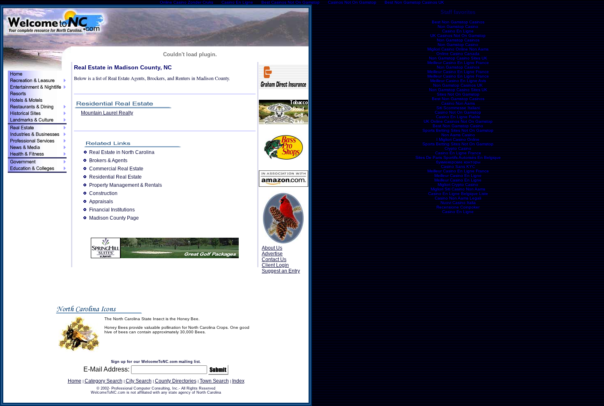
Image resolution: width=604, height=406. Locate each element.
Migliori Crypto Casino (458, 184)
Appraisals (101, 201)
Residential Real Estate (115, 177)
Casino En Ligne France (458, 153)
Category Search (103, 381)
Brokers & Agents (108, 160)
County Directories (175, 381)
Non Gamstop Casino (458, 26)
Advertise (272, 254)
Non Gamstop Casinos (458, 40)
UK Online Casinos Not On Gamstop (458, 121)
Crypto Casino (458, 148)
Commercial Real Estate (116, 169)
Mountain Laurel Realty (107, 113)
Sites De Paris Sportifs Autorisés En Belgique (458, 157)
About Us (272, 248)
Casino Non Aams (458, 103)
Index (238, 381)
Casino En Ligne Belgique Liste (458, 193)
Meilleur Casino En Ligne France (458, 62)
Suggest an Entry (281, 271)
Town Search (214, 381)
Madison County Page (114, 218)
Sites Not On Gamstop (458, 94)
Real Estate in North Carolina (121, 152)
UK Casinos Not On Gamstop (458, 35)
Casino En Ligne (458, 31)
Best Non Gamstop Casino (458, 126)
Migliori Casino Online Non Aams (458, 49)
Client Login (275, 265)
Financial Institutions (112, 210)
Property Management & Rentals (125, 185)
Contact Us (274, 259)
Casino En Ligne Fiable (458, 117)
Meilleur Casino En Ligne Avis (458, 80)
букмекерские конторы (458, 162)
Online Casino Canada (458, 53)
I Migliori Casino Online (458, 139)
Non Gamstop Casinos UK (458, 85)
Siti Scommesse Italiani (458, 108)
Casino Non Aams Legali (458, 198)
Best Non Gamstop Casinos (458, 22)
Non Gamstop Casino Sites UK (458, 58)
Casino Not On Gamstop (458, 112)
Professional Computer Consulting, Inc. (145, 388)
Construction (103, 193)
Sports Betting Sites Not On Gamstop (457, 130)
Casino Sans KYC (458, 166)
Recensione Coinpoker (458, 207)
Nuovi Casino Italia (458, 202)
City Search (139, 381)
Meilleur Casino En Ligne (458, 175)
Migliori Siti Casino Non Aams (458, 189)
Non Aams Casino (458, 135)
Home (74, 381)
